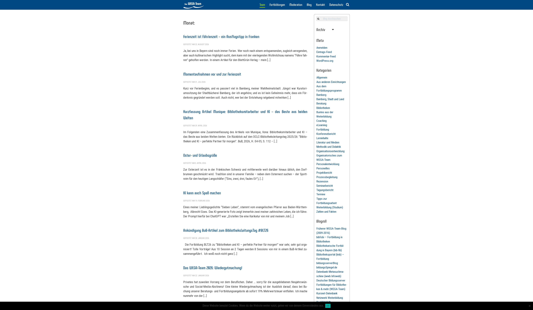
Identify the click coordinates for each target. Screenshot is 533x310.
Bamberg (321, 95)
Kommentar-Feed (326, 56)
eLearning (321, 125)
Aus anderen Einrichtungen (331, 82)
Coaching (321, 120)
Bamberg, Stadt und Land (330, 99)
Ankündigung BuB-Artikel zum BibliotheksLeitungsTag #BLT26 (225, 230)
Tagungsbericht (324, 190)
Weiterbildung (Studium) (329, 207)
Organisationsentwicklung (330, 151)
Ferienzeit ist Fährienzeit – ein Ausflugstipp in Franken (221, 36)
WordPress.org (324, 60)
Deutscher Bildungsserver (330, 280)
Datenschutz (336, 5)
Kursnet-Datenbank (326, 293)
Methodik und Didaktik (328, 146)
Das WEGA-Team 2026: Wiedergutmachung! (212, 267)
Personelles (323, 168)
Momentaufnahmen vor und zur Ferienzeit (212, 74)
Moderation (295, 5)
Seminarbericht (324, 185)
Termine (320, 194)
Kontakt (320, 5)
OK (328, 306)
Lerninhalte (322, 138)
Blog (309, 5)
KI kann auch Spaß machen (202, 192)
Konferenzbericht (326, 134)
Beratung (321, 103)
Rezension (322, 181)
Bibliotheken (323, 108)
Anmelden (321, 47)
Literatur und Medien (327, 142)
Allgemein (321, 77)
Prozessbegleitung (326, 177)
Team (262, 5)
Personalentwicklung (327, 164)
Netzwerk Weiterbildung (329, 297)
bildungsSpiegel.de (326, 267)
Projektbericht (324, 172)
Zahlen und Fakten (326, 211)
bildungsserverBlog (327, 263)
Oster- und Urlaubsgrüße (200, 155)
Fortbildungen (277, 5)
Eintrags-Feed (324, 52)
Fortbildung (322, 129)
